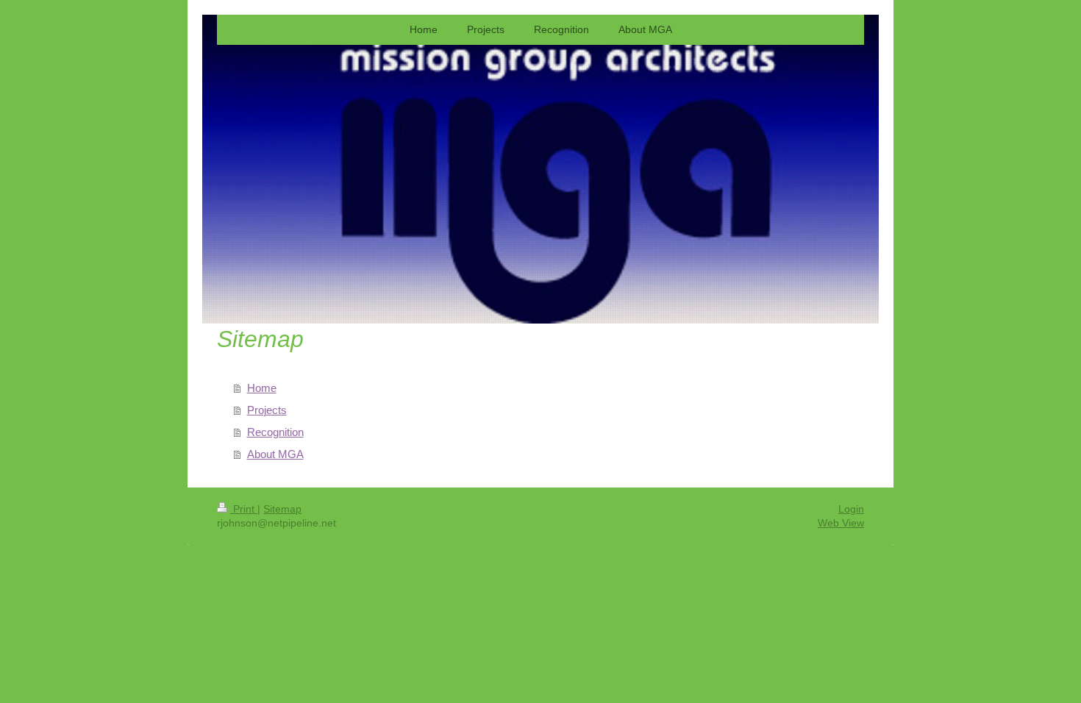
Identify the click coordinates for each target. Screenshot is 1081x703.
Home (262, 388)
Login (851, 509)
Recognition (275, 432)
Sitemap (282, 509)
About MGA (275, 454)
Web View (841, 523)
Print (243, 509)
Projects (267, 410)
